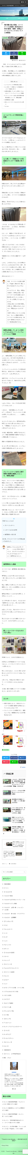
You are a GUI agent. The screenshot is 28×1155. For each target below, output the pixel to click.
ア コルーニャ (7, 1022)
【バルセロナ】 (8, 892)
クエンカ (6, 976)
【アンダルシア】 (9, 921)
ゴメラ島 (6, 1015)
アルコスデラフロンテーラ (11, 968)
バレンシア (7, 960)
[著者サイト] (13, 1089)
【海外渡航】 (6, 749)
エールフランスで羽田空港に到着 (13, 84)
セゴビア (6, 979)
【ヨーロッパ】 (8, 1042)
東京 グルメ (7, 1057)
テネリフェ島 (7, 1007)
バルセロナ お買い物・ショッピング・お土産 (13, 908)
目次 (12, 81)
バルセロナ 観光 (8, 895)
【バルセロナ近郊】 (9, 952)
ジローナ (6, 956)
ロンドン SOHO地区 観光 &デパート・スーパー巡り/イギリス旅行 (13, 1121)
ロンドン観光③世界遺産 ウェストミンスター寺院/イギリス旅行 (13, 1103)
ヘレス (5, 941)
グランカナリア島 (9, 1011)
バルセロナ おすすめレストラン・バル (14, 899)
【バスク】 (7, 1030)
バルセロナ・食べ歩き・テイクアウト (14, 913)
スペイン (6, 888)
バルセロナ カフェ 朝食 (10, 903)
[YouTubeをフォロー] (15, 1089)
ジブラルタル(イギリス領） (11, 991)
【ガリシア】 (7, 1018)
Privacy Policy (5, 1145)
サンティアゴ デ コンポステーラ (13, 1026)
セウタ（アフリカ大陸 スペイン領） (14, 987)
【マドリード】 (8, 964)
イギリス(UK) (7, 995)
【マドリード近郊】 (9, 972)
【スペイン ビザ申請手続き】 (12, 1053)
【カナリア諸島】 (9, 1003)
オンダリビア (7, 1034)
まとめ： (7, 106)
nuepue (14, 1072)
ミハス (5, 933)
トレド (5, 983)
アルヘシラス (7, 944)
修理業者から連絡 (9, 99)
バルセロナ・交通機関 (10, 917)
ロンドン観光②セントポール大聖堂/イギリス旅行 (13, 1109)
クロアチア (7, 999)
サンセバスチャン (9, 1038)
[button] (24, 872)
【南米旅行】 (7, 1050)
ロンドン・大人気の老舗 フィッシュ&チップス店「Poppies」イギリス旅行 (14, 1127)
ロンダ (5, 937)
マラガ (5, 925)
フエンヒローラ (8, 929)
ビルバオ (6, 1046)
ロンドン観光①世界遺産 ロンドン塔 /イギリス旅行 (13, 1115)
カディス (6, 948)
